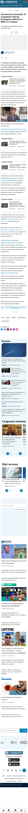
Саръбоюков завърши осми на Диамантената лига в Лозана (10, 624)
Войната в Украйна (14, 5)
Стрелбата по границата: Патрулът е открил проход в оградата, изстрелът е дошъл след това (17, 81)
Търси (24, 730)
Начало (11, 10)
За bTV (3, 775)
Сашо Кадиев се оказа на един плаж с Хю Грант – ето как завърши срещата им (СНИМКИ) (13, 650)
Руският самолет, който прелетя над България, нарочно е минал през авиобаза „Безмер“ (13, 360)
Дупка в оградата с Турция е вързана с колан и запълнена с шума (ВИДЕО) (18, 166)
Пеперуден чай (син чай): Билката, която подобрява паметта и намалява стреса (13, 708)
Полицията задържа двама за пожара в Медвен (12, 402)
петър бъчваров (5, 321)
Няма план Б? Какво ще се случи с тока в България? (14, 562)
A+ (6, 58)
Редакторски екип (9, 52)
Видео (21, 5)
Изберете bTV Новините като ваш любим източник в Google (15, 307)
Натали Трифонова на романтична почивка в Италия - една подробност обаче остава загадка (12, 662)
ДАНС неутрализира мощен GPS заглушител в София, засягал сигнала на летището (13, 481)
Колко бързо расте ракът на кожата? (11, 698)
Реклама (9, 775)
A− (2, 58)
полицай (13, 317)
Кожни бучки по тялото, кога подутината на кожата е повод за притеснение (11, 715)
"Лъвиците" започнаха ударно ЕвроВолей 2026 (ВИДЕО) (12, 604)
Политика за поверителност (19, 775)
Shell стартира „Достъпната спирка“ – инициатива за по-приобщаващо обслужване (18, 383)
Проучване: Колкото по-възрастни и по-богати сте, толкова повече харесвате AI (13, 571)
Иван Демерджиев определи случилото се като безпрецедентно (12, 229)
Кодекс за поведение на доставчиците (14, 778)
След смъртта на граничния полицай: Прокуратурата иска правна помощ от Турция (17, 204)
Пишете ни (19, 781)
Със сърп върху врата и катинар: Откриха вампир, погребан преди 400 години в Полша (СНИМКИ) (13, 411)
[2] (26, 2)
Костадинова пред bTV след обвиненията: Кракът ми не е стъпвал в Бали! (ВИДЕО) (13, 615)
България (17, 10)
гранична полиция (21, 317)
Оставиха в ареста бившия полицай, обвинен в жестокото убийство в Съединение (11, 440)
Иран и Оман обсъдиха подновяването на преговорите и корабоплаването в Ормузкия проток (13, 394)
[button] (7, 453)
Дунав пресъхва (5, 5)
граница (7, 317)
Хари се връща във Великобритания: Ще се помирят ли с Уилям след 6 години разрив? (18, 370)
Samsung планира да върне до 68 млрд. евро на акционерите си (13, 579)
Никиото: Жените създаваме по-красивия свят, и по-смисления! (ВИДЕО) (11, 672)
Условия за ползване (11, 781)
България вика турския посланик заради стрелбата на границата (17, 142)
